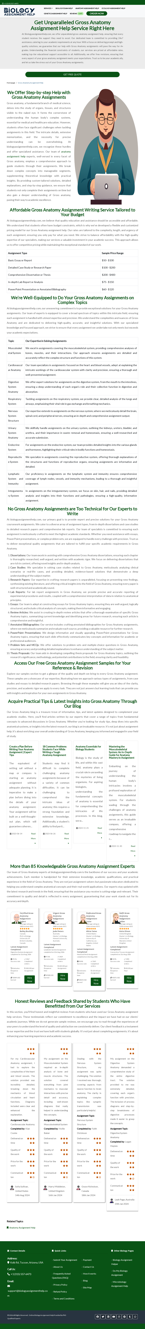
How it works (89, 1273)
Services (48, 8)
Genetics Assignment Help (55, 13)
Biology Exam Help (64, 8)
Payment (87, 1259)
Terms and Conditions (63, 1298)
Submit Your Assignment (65, 1259)
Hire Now (29, 979)
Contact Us (88, 1266)
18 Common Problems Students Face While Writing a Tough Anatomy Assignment (54, 750)
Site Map (87, 1287)
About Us (58, 1266)
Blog (85, 1280)
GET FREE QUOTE (72, 74)
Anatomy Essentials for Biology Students (88, 748)
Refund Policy (60, 1291)
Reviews (76, 13)
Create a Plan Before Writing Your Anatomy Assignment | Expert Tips (21, 750)
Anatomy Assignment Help (87, 8)
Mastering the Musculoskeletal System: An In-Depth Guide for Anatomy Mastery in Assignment (121, 752)
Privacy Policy (60, 1284)
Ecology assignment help (113, 8)
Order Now (97, 13)
